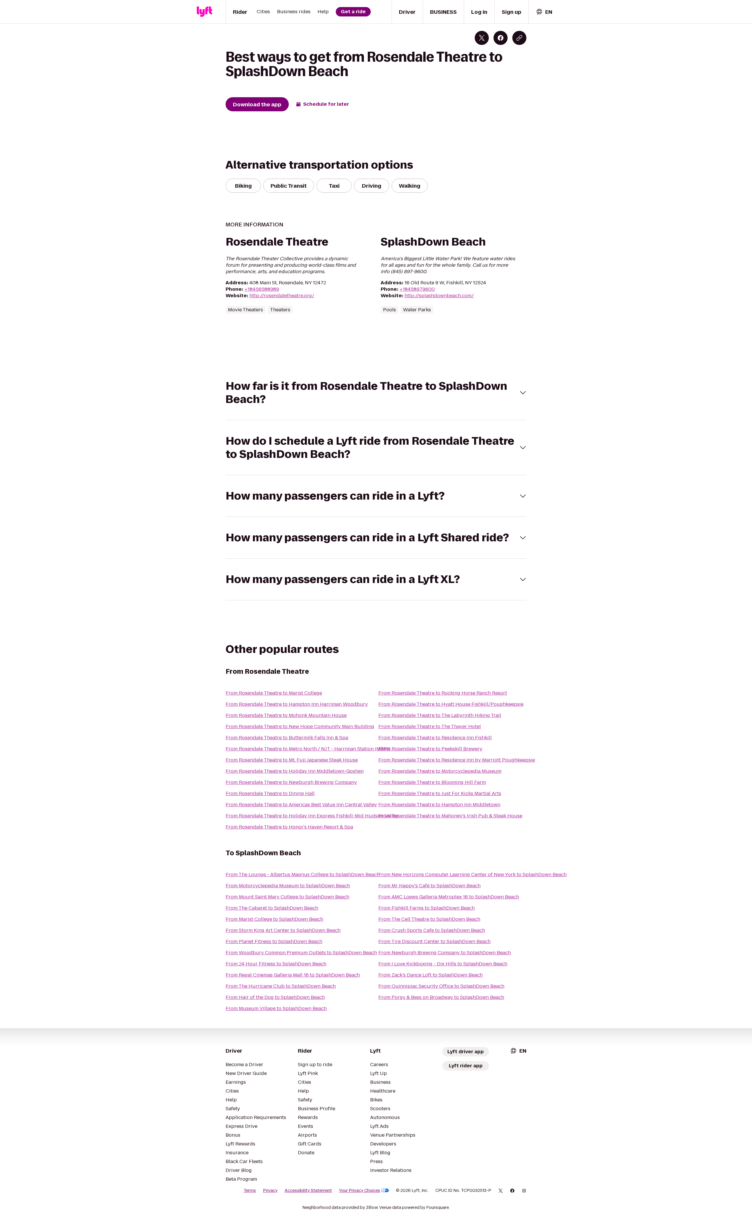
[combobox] (544, 12)
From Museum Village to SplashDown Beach (276, 1008)
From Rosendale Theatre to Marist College (274, 693)
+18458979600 (417, 289)
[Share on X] (482, 38)
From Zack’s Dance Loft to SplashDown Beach (430, 975)
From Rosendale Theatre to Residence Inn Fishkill (435, 737)
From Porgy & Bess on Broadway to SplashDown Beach (441, 997)
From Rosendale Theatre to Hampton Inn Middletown (439, 804)
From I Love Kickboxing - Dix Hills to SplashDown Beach (442, 963)
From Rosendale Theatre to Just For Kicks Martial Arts (439, 793)
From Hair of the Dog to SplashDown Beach (275, 997)
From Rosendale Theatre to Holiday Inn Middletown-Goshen (295, 771)
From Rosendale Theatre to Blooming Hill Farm (432, 782)
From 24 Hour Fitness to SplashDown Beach (276, 963)
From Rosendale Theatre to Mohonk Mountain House (286, 715)
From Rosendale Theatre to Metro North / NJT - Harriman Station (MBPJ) (308, 748)
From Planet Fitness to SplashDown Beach (274, 941)
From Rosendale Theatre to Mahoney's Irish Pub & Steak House (450, 815)
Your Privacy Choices (359, 1190)
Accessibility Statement (308, 1190)
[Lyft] (204, 11)
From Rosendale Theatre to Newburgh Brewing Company (291, 782)
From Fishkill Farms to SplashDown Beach (426, 908)
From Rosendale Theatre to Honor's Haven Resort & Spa (289, 827)
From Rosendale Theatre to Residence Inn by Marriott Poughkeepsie (456, 760)
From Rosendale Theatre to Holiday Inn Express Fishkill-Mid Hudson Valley (312, 815)
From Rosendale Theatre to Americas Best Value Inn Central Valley (301, 804)
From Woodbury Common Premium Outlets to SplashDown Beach (301, 952)
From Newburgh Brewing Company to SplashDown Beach (444, 952)
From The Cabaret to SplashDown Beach (272, 908)
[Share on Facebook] (501, 38)
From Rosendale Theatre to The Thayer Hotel (429, 726)
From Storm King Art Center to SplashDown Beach (283, 930)
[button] (376, 392)
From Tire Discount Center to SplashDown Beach (434, 941)
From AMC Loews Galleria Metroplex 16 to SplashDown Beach (448, 896)
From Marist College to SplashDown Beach (274, 919)
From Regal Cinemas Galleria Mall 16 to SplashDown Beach (293, 975)
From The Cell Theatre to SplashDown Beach (429, 919)
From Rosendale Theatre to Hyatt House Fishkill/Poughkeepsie (450, 704)
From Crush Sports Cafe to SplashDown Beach (431, 930)
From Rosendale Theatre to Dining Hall (270, 793)
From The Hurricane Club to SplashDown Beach (281, 986)
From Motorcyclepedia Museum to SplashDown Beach (288, 885)
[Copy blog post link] (519, 38)
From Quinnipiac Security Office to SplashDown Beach (441, 986)
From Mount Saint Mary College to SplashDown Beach (287, 896)
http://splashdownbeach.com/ (439, 295)
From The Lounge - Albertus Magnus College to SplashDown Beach (303, 874)
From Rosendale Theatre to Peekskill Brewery (430, 748)
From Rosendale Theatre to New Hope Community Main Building (300, 726)
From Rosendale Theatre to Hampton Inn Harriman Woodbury (297, 704)
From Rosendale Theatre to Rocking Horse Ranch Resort (442, 693)
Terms (250, 1190)
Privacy (270, 1190)
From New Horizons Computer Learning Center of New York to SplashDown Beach (472, 874)
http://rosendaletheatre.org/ (281, 295)
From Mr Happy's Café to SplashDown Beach (429, 885)
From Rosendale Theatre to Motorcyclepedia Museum (439, 771)
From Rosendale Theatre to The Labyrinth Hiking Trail (439, 715)
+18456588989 (261, 289)
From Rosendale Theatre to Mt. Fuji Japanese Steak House (292, 760)
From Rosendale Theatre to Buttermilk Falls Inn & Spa (287, 737)
